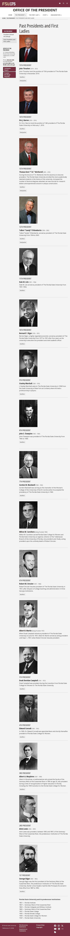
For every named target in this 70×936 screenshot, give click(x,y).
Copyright (39, 927)
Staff (45, 15)
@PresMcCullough (9, 65)
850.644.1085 (10, 60)
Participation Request (7, 69)
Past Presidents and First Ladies (9, 40)
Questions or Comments (23, 930)
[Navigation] (67, 3)
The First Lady (34, 15)
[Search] (63, 3)
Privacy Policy (40, 925)
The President (20, 15)
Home (10, 15)
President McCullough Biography (7, 74)
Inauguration (56, 15)
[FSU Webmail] (60, 3)
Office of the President (35, 10)
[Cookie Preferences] (55, 932)
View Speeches (23, 80)
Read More (22, 77)
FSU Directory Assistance (23, 926)
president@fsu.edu (8, 63)
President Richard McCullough (8, 35)
